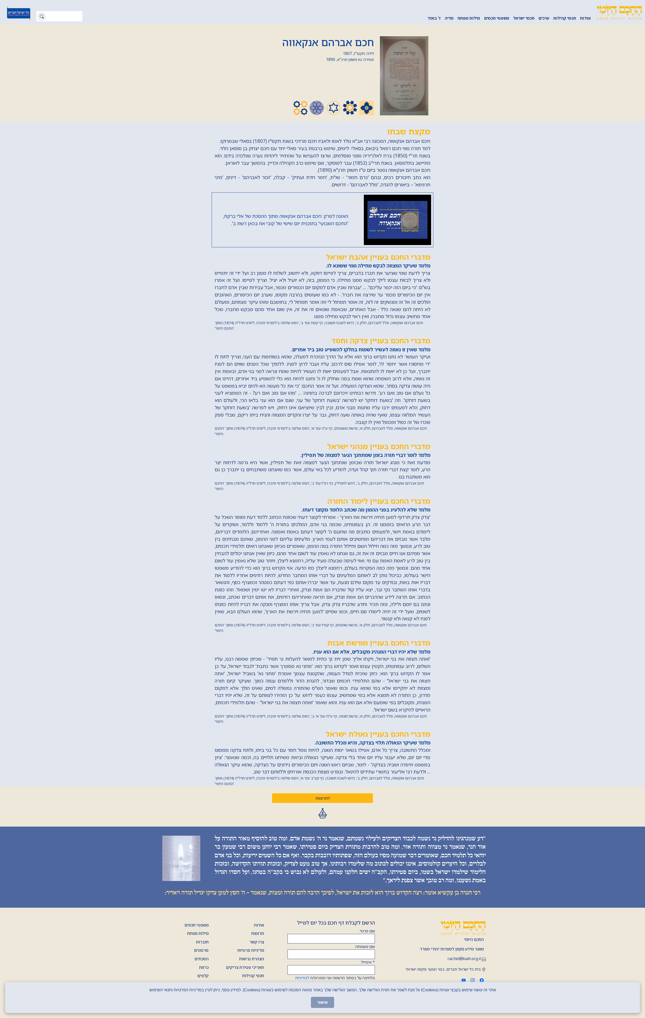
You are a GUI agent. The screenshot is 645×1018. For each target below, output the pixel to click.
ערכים (543, 18)
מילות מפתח (469, 18)
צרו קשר (256, 942)
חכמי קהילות (564, 18)
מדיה (449, 18)
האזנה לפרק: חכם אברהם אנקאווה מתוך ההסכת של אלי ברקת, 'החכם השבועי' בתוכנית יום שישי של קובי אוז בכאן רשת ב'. (285, 220)
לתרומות (322, 798)
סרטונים (201, 950)
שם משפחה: (365, 946)
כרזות (204, 967)
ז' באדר (434, 18)
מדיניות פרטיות (250, 950)
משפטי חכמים (496, 18)
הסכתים (202, 959)
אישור (322, 1002)
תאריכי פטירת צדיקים (245, 967)
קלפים (203, 975)
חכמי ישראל (523, 18)
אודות (585, 18)
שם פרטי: (367, 931)
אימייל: (368, 962)
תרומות (257, 933)
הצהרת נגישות (251, 959)
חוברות (202, 942)
